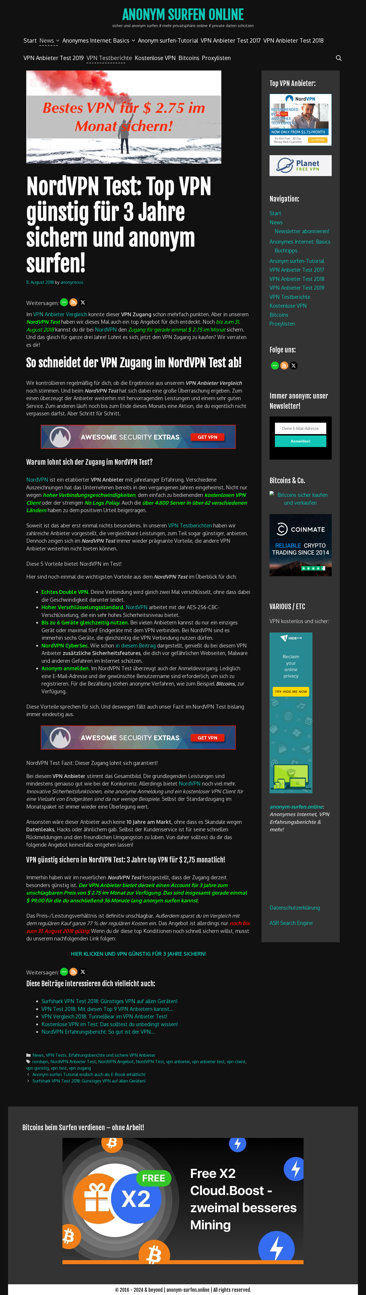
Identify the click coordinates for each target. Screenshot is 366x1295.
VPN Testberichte (109, 57)
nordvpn (40, 1061)
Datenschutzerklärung (295, 907)
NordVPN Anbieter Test (73, 1061)
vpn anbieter (178, 1061)
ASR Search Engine (291, 923)
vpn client (236, 1061)
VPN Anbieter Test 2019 (54, 57)
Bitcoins (188, 57)
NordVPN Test (150, 1061)
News (46, 40)
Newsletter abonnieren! (302, 231)
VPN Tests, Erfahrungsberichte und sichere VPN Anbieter (100, 1055)
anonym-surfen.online (296, 806)
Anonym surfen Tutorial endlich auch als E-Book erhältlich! (88, 1074)
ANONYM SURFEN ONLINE (183, 14)
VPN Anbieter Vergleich (60, 314)
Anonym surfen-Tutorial (168, 40)
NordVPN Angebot (116, 1061)
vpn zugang (80, 1068)
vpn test (59, 1068)
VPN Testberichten (190, 525)
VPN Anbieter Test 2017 (231, 40)
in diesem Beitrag (135, 645)
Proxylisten (216, 57)
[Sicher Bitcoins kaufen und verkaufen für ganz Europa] (301, 574)
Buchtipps (286, 250)
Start (30, 40)
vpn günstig (37, 1068)
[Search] (339, 57)
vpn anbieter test (208, 1061)
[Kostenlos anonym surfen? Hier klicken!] (291, 791)
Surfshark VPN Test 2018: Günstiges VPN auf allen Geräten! (88, 1081)
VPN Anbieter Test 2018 (293, 40)
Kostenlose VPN (155, 57)
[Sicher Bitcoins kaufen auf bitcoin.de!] (301, 502)
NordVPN (106, 329)
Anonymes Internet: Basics (95, 40)
